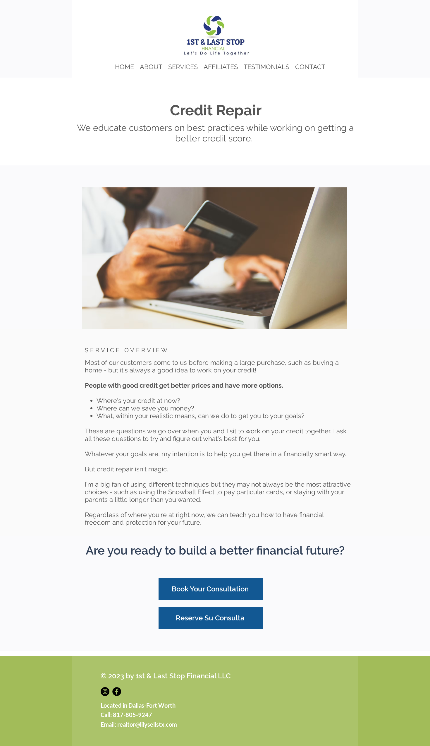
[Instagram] (105, 691)
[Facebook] (116, 691)
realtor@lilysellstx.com (147, 724)
